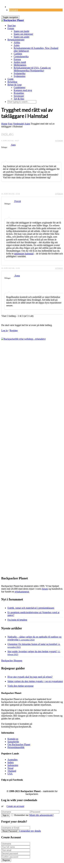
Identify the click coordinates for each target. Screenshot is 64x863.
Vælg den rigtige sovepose (20, 686)
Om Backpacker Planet (18, 744)
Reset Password (9, 831)
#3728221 (59, 268)
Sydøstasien (19, 76)
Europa (17, 59)
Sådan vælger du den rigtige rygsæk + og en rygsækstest (35, 681)
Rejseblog (12, 81)
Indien (10, 762)
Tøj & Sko (19, 98)
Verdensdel (18, 123)
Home (4, 123)
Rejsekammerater (15, 39)
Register (14, 330)
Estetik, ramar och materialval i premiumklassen (30, 608)
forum (45, 588)
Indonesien (12, 765)
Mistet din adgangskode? (41, 815)
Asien (16, 45)
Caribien (18, 53)
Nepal (10, 768)
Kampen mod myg (23, 90)
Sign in (5, 815)
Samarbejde (13, 741)
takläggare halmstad (24, 253)
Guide (10, 79)
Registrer (13, 10)
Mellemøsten (20, 65)
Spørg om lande (21, 31)
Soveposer (19, 96)
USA (10, 773)
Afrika (17, 42)
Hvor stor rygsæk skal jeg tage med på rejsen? (30, 676)
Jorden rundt (20, 62)
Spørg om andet (21, 36)
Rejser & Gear (14, 84)
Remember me (21, 815)
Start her (11, 25)
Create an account (15, 806)
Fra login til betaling (17, 619)
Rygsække (19, 93)
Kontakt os (12, 739)
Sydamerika (19, 73)
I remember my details (30, 831)
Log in (4, 330)
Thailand (11, 771)
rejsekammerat (22, 591)
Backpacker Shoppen (11, 660)
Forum (10, 28)
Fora (10, 123)
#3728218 (59, 194)
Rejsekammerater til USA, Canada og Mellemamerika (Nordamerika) (32, 69)
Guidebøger (19, 87)
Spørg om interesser (23, 34)
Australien (12, 759)
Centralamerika (21, 56)
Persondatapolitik (15, 747)
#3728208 (59, 141)
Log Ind (12, 6)
